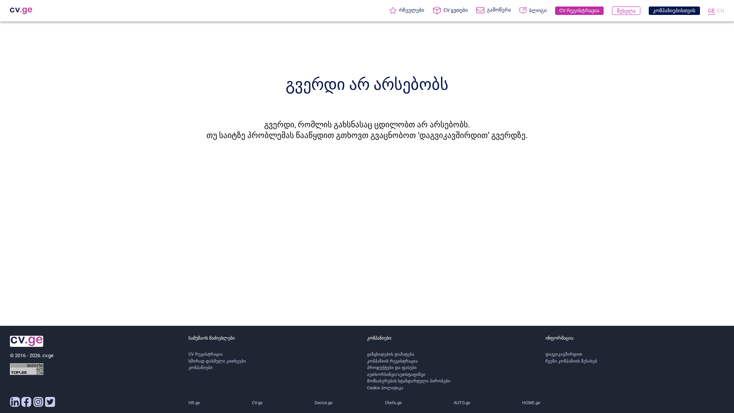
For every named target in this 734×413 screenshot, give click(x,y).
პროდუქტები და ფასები (392, 367)
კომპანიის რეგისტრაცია (392, 361)
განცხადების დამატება (390, 354)
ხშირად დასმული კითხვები (217, 361)
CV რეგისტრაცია (205, 354)
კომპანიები (200, 367)
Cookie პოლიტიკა (385, 387)
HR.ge (194, 402)
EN (720, 11)
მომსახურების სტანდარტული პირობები (408, 381)
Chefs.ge (393, 402)
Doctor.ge (324, 402)
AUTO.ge (462, 402)
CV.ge (257, 402)
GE (711, 11)
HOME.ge (531, 402)
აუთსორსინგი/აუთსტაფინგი (396, 374)
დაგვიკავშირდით (564, 354)
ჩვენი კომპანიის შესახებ (571, 361)
